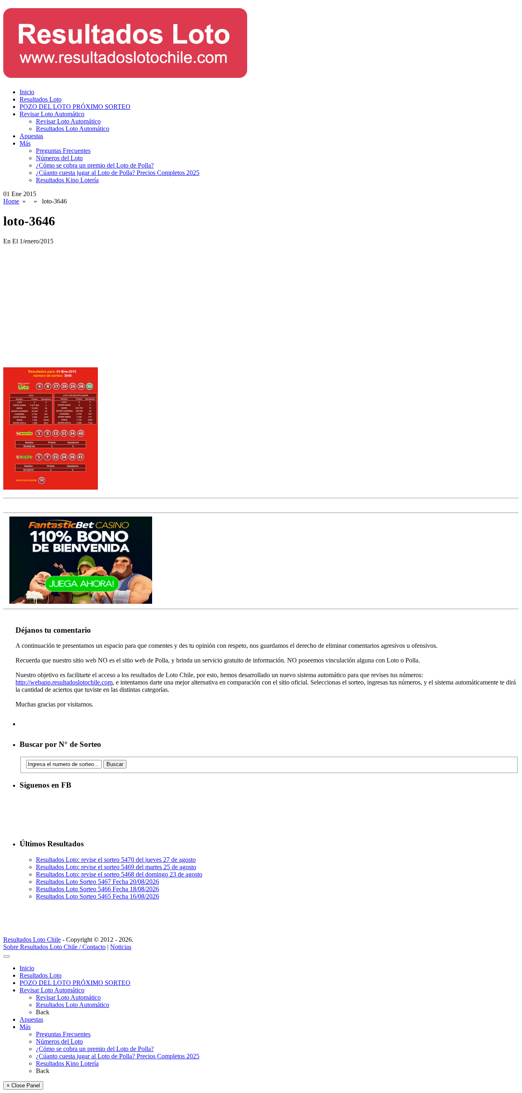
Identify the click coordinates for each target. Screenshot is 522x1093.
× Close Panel (23, 1085)
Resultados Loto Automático (72, 128)
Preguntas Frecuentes (63, 150)
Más (25, 143)
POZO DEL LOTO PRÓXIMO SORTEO (75, 106)
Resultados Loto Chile (32, 939)
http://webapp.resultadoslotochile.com (64, 682)
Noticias (120, 946)
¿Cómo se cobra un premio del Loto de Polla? (95, 165)
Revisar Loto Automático (52, 113)
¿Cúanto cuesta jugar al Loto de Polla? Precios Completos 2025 (117, 172)
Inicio (27, 91)
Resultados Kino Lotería (67, 180)
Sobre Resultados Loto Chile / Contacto (54, 946)
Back (42, 1012)
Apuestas (31, 135)
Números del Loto (59, 158)
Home (11, 201)
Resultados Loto (41, 99)
